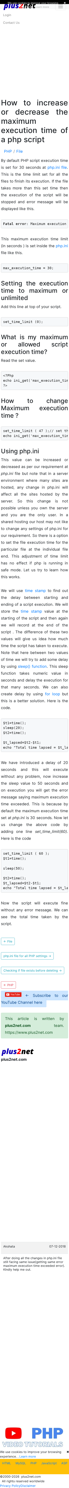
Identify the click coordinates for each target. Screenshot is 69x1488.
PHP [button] (8, 985)
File (7, 941)
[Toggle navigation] (60, 6)
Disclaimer (28, 1486)
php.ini (62, 246)
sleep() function (32, 666)
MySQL (21, 1463)
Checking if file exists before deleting (32, 970)
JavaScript (49, 1463)
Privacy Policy (10, 1486)
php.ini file (57, 167)
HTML (6, 1463)
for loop (52, 694)
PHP (33, 1463)
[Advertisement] (34, 53)
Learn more (27, 1456)
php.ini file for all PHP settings (27, 956)
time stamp (35, 590)
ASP (64, 1463)
